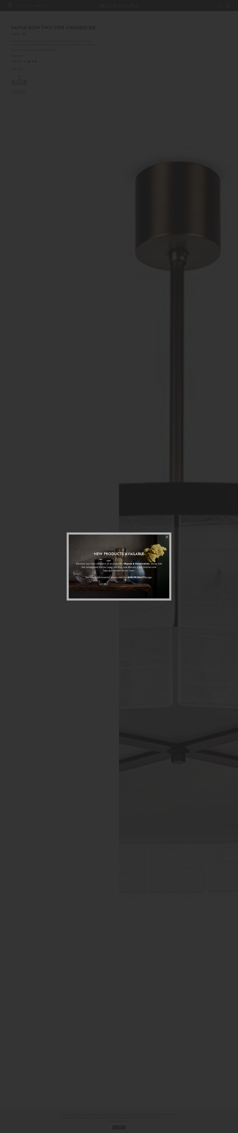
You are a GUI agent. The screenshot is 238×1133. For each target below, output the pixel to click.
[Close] (168, 535)
